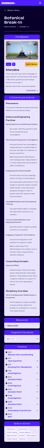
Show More (31, 90)
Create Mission (31, 64)
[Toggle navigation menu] (40, 3)
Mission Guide (12, 325)
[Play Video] (22, 50)
